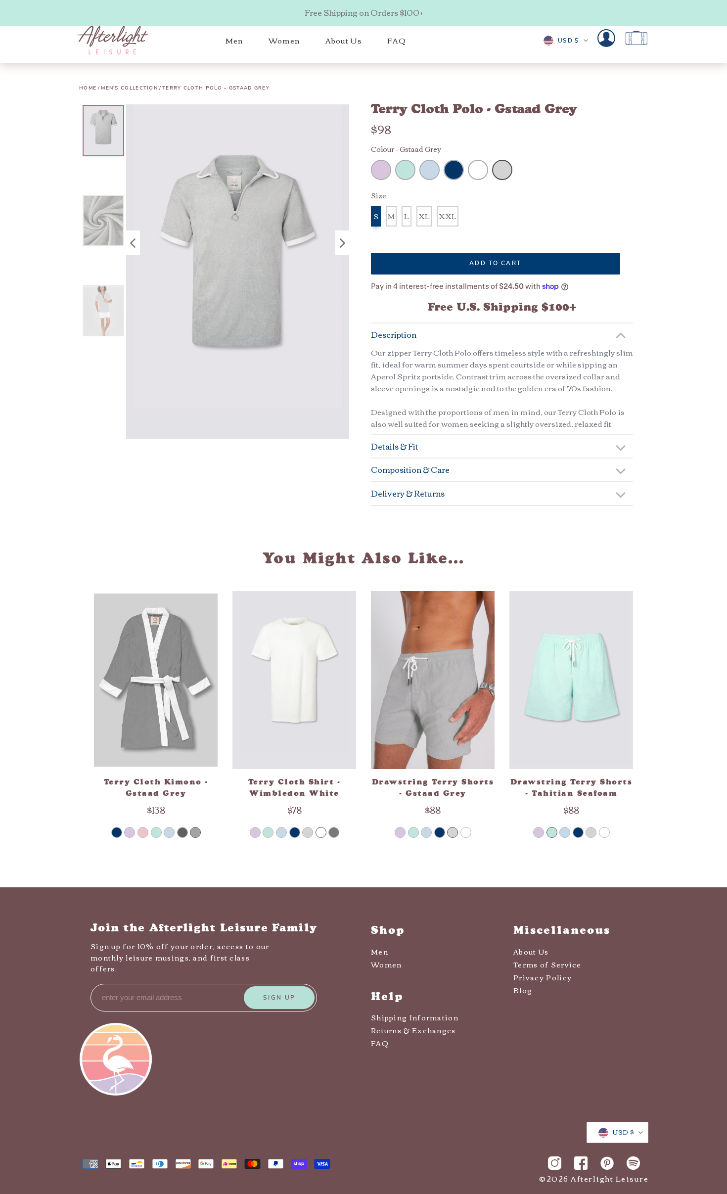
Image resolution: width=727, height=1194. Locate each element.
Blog (522, 990)
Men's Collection (129, 88)
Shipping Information (414, 1017)
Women (386, 964)
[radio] (381, 170)
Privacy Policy (542, 977)
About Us (530, 951)
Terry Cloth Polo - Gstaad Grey (216, 88)
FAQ (380, 1043)
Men (379, 951)
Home (87, 88)
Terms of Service (547, 964)
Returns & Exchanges (413, 1030)
